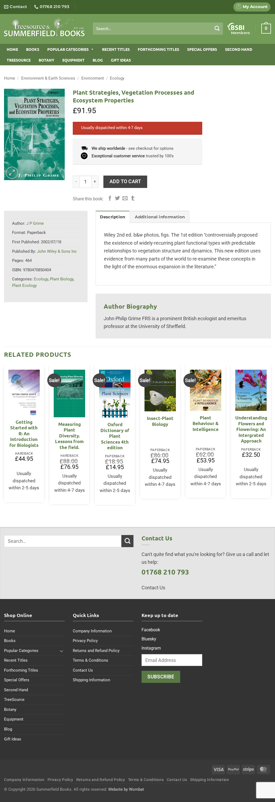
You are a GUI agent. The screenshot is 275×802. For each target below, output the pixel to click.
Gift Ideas (121, 60)
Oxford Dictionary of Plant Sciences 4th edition (114, 436)
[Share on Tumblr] (132, 198)
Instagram (151, 648)
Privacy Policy (85, 640)
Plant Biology (61, 279)
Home (12, 49)
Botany (46, 60)
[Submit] (217, 28)
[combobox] (158, 29)
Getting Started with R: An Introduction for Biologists (23, 433)
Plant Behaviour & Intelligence (206, 423)
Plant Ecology (24, 285)
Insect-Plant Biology (160, 421)
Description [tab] (112, 217)
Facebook (151, 629)
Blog (98, 60)
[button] (266, 28)
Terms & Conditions (90, 660)
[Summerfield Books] (44, 27)
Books (32, 49)
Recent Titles (116, 49)
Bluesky (149, 638)
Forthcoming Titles (158, 49)
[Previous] (4, 437)
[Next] (271, 437)
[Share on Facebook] (110, 198)
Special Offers (202, 49)
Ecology (117, 78)
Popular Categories (68, 49)
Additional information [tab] (160, 217)
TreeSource (19, 60)
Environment (92, 78)
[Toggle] (61, 651)
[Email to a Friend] (125, 198)
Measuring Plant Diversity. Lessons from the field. (69, 435)
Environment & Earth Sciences (48, 78)
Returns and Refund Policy (96, 650)
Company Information (92, 631)
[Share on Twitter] (117, 198)
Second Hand (238, 49)
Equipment (73, 60)
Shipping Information (91, 680)
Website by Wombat (126, 789)
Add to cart (125, 181)
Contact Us (83, 670)
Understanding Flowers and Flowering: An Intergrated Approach (251, 429)
